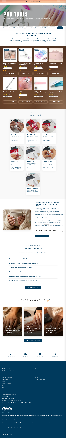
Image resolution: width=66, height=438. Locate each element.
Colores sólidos (29, 27)
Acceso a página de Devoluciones (9, 394)
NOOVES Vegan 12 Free (7, 377)
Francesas (37, 27)
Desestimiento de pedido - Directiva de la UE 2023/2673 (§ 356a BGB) (16, 402)
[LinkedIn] (20, 427)
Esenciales (37, 375)
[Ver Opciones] (30, 60)
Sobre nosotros (5, 396)
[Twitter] (5, 427)
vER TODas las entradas (33, 340)
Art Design (21, 27)
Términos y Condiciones (7, 385)
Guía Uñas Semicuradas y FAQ (8, 370)
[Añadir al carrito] (15, 60)
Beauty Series (45, 27)
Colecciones (37, 370)
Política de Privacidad (6, 387)
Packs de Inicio (13, 27)
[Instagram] (8, 427)
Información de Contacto (7, 379)
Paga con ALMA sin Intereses (8, 398)
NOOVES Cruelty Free (7, 375)
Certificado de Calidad (6, 373)
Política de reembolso (6, 383)
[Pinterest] (11, 427)
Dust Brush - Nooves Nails (25, 91)
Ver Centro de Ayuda (33, 287)
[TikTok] (17, 427)
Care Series (53, 27)
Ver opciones (25, 73)
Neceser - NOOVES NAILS (55, 63)
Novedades (5, 27)
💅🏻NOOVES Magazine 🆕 (40, 379)
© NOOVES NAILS (7, 434)
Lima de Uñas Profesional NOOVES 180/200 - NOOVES (25, 64)
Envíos (3, 381)
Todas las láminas (38, 373)
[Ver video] (36, 88)
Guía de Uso (37, 377)
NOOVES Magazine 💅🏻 (7, 368)
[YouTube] (14, 427)
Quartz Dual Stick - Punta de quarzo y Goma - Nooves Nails (10, 93)
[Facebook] (2, 427)
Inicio (2, 4)
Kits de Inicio (46, 223)
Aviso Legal (4, 392)
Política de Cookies (6, 390)
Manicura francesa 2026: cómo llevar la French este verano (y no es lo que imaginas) (33, 328)
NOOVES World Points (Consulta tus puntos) (11, 400)
